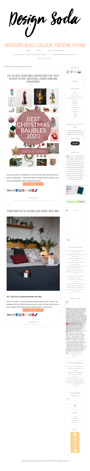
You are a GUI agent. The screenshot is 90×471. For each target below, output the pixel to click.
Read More (33, 184)
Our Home (75, 109)
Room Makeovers (75, 111)
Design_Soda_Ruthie (71, 366)
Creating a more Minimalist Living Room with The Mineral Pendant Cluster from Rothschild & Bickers (75, 344)
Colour (75, 92)
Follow (68, 398)
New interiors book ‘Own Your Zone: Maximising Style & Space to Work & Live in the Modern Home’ (75, 349)
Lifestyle (75, 105)
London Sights (75, 107)
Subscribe (75, 143)
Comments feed (75, 420)
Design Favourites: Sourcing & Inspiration (28, 200)
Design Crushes (75, 96)
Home (28, 50)
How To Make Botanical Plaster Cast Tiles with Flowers (75, 383)
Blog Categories (56, 50)
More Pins (71, 324)
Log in (75, 416)
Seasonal (42, 200)
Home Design (32, 324)
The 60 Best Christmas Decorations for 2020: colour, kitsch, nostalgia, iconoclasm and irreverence (33, 78)
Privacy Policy (45, 58)
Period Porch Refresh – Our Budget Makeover (75, 374)
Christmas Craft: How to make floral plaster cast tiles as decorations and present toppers (75, 289)
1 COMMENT (39, 324)
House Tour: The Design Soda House (30, 54)
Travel (75, 117)
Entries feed (75, 418)
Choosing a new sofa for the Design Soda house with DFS (75, 368)
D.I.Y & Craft (75, 94)
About (39, 50)
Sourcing (75, 115)
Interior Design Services (65, 54)
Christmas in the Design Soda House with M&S (33, 211)
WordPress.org (75, 422)
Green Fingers (75, 101)
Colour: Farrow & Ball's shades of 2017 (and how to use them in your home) (75, 272)
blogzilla (66, 461)
